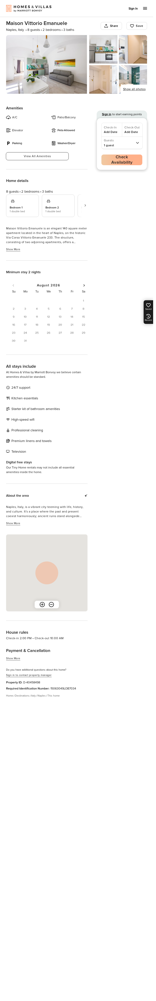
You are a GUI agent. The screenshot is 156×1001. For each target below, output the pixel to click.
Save (139, 26)
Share (114, 26)
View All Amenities (37, 156)
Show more (13, 249)
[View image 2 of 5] (103, 49)
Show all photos (134, 89)
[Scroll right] (85, 205)
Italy (33, 695)
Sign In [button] (133, 8)
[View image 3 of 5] (133, 49)
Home (9, 695)
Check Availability (122, 160)
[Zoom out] (51, 604)
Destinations (22, 695)
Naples (41, 695)
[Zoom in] (42, 604)
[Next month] (84, 285)
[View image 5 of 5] (133, 79)
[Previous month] (13, 285)
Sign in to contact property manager (29, 675)
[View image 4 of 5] (103, 79)
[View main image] (46, 64)
